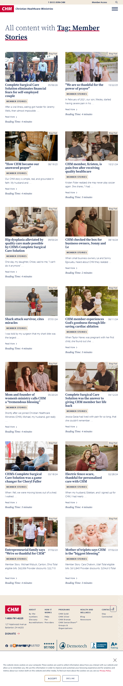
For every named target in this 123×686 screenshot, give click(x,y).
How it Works (48, 611)
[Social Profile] (6, 646)
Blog (82, 616)
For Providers (49, 621)
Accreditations (36, 622)
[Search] (116, 2)
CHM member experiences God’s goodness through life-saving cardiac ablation (85, 322)
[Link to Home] (15, 609)
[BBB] (104, 645)
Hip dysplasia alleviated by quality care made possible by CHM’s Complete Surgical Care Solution (25, 245)
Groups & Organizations (66, 626)
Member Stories (16, 101)
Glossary (33, 619)
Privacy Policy (105, 670)
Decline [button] (70, 678)
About (32, 609)
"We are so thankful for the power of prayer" (84, 86)
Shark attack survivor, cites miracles (24, 321)
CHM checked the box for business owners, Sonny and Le (85, 243)
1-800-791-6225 (14, 618)
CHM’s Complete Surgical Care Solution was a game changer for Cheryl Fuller (23, 477)
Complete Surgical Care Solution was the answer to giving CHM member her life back (85, 400)
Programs (64, 609)
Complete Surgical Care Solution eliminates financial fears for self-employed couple (25, 90)
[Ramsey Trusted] (26, 645)
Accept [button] (52, 678)
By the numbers (33, 615)
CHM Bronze (65, 619)
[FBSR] (65, 645)
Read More (10, 116)
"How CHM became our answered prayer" (22, 166)
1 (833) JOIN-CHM (56, 2)
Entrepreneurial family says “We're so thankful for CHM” (25, 551)
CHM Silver (64, 616)
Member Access (99, 2)
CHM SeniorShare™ (68, 622)
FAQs (47, 616)
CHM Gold (64, 614)
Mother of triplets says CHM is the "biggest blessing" (85, 551)
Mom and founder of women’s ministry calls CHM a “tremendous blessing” (25, 398)
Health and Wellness (86, 611)
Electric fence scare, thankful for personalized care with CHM (83, 477)
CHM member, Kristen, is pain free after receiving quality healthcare (83, 167)
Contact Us (108, 609)
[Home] (26, 8)
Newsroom (85, 619)
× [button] (115, 659)
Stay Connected (107, 615)
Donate (11, 633)
